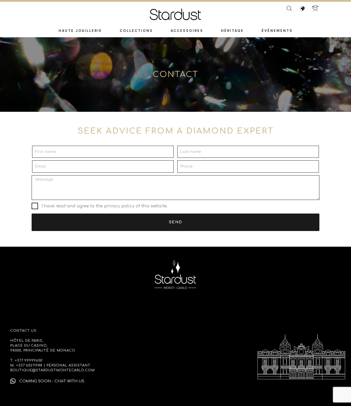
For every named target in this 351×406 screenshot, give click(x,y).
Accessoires (187, 31)
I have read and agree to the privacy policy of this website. (105, 206)
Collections (136, 31)
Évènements (277, 31)
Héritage (232, 31)
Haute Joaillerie (80, 31)
